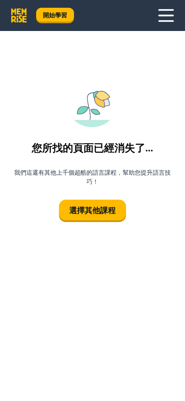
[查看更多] (166, 15)
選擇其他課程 (92, 210)
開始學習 (55, 15)
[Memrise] (19, 15)
